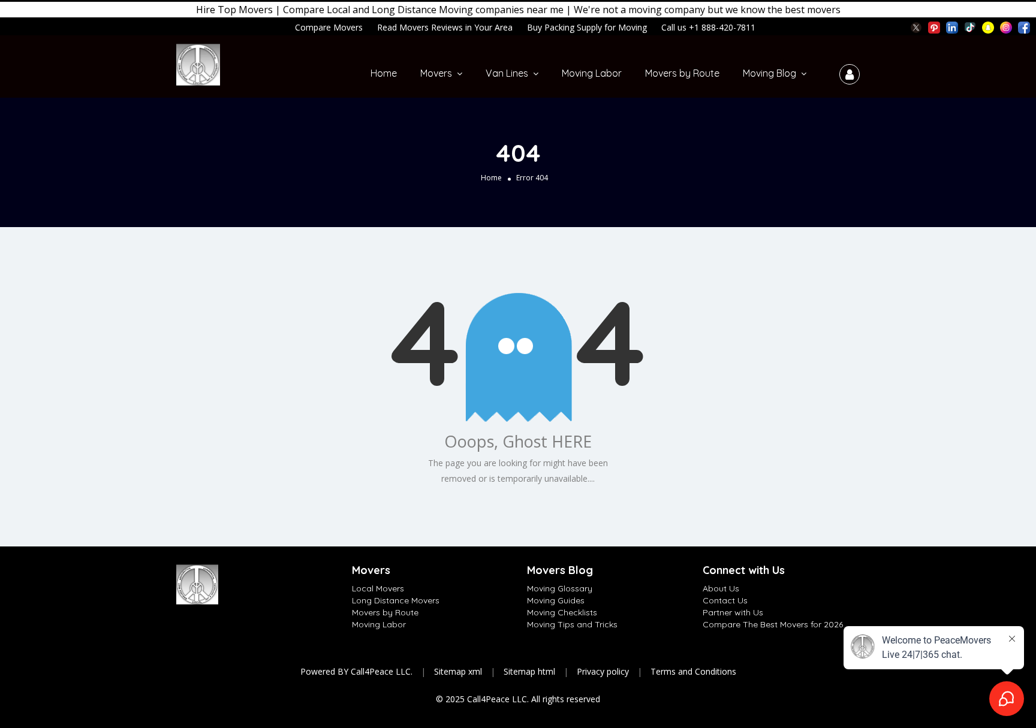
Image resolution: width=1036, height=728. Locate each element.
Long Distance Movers (395, 600)
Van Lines (507, 73)
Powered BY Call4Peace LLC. (356, 671)
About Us (721, 588)
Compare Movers (329, 27)
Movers (436, 73)
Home (384, 73)
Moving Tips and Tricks (572, 624)
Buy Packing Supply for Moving (587, 27)
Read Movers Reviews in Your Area (445, 27)
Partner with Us (733, 612)
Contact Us (725, 600)
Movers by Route (682, 73)
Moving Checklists (562, 612)
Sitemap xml (458, 671)
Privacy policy (603, 671)
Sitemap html (529, 671)
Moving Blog (769, 73)
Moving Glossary (559, 588)
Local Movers (378, 588)
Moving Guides (556, 600)
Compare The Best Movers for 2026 (773, 624)
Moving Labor (592, 73)
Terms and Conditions (693, 671)
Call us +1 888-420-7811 (708, 27)
